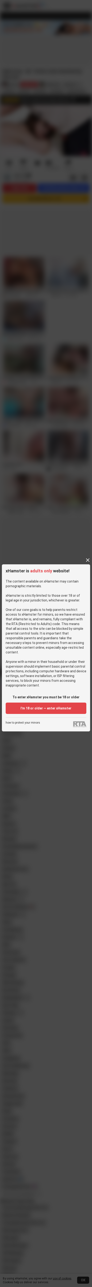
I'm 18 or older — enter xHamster (46, 708)
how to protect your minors (23, 722)
